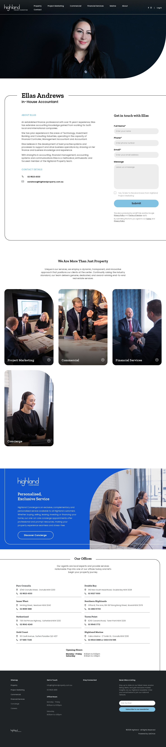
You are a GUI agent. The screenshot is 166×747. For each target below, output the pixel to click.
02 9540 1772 (94, 624)
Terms (148, 219)
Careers (14, 708)
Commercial (75, 6)
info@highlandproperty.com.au (59, 685)
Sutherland (22, 616)
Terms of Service (135, 215)
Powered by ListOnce (146, 734)
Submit (136, 203)
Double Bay (91, 585)
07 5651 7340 (26, 640)
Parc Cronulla (23, 585)
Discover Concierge (35, 535)
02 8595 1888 (26, 609)
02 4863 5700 (94, 609)
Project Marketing (56, 6)
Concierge (15, 704)
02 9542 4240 (26, 624)
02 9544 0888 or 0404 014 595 (102, 640)
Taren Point (91, 616)
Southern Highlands (96, 601)
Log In (159, 8)
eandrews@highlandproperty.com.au (45, 182)
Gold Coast (22, 632)
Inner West (22, 601)
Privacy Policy (119, 215)
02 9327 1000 (94, 593)
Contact (38, 9)
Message (119, 161)
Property (38, 6)
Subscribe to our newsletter (137, 709)
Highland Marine (94, 632)
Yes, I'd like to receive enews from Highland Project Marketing (138, 194)
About (125, 6)
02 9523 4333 (33, 176)
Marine (113, 6)
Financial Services (95, 6)
